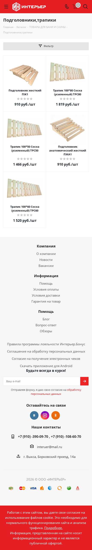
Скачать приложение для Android (46, 366)
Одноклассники (55, 415)
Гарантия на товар (46, 301)
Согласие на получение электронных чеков (46, 358)
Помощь (46, 283)
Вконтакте (34, 415)
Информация (46, 276)
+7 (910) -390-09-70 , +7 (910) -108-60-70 (49, 436)
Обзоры (46, 331)
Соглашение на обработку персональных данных (46, 351)
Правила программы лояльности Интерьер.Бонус (46, 344)
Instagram (45, 415)
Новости (46, 259)
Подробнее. (53, 528)
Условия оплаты (46, 289)
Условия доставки (46, 295)
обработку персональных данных (56, 392)
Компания (46, 246)
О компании (46, 253)
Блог (46, 319)
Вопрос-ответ (46, 325)
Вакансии (46, 265)
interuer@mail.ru (49, 447)
